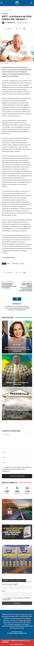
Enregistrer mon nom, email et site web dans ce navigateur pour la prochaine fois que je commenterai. (17, 469)
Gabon (22, 263)
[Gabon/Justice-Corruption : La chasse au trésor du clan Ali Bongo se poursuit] (17, 337)
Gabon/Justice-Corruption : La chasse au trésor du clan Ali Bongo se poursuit (17, 349)
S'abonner (27, 487)
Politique (17, 407)
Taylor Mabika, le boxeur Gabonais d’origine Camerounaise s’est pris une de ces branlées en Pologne (25, 287)
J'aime (6, 487)
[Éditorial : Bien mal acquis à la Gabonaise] (17, 370)
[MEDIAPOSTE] (3, 22)
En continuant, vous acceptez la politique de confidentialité (16, 599)
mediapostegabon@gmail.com (17, 633)
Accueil (4, 10)
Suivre (17, 487)
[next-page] (6, 423)
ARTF (8, 263)
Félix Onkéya (15, 263)
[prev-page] (3, 423)
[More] (24, 29)
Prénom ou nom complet (9, 584)
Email (3, 591)
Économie (9, 10)
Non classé (17, 344)
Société (16, 380)
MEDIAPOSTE (11, 22)
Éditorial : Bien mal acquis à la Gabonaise (17, 383)
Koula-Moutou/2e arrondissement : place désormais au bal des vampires (9, 285)
